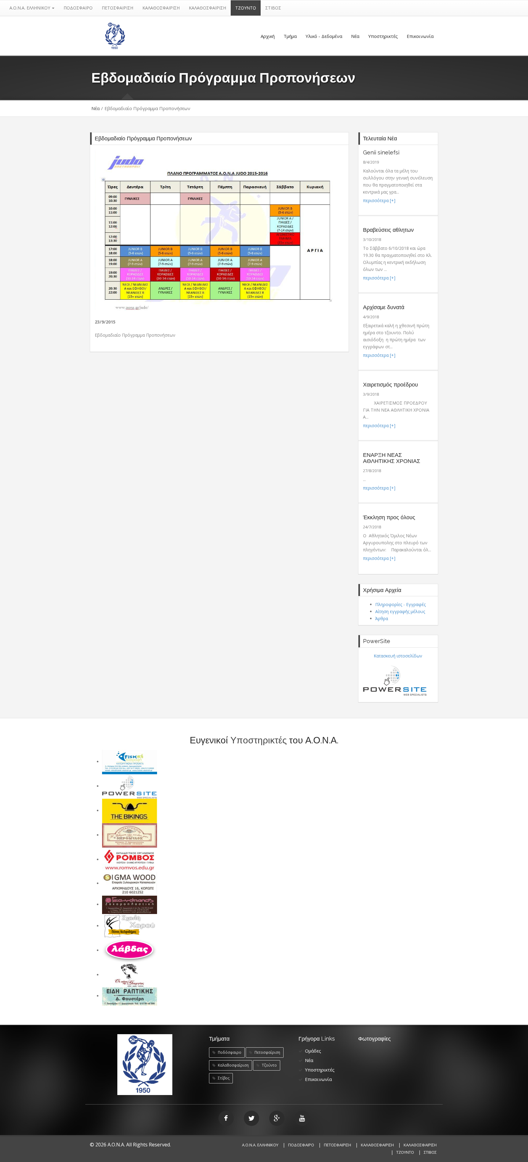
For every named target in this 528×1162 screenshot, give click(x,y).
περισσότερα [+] (379, 200)
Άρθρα (381, 618)
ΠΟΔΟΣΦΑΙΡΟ (78, 8)
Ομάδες (313, 1051)
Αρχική (268, 36)
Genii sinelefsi (381, 152)
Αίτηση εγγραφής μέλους (400, 611)
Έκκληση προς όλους (389, 517)
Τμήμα (290, 36)
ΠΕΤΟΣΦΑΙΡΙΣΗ (117, 8)
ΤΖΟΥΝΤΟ (245, 8)
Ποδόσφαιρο (229, 1052)
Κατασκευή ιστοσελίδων (398, 656)
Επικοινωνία (420, 36)
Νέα (355, 36)
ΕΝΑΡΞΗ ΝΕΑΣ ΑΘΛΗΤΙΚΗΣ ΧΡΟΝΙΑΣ (391, 458)
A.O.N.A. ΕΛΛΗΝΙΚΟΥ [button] (30, 8)
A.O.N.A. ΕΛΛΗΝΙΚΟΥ (260, 1145)
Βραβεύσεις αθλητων (388, 230)
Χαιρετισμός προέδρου (390, 384)
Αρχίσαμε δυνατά (383, 307)
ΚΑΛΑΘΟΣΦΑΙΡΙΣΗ (161, 8)
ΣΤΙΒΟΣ (273, 8)
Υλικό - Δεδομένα (324, 36)
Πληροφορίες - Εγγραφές (400, 604)
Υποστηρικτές (383, 36)
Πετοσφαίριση (267, 1052)
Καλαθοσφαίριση (233, 1065)
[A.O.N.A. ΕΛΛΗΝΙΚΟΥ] (115, 35)
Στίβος (223, 1078)
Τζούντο (269, 1065)
